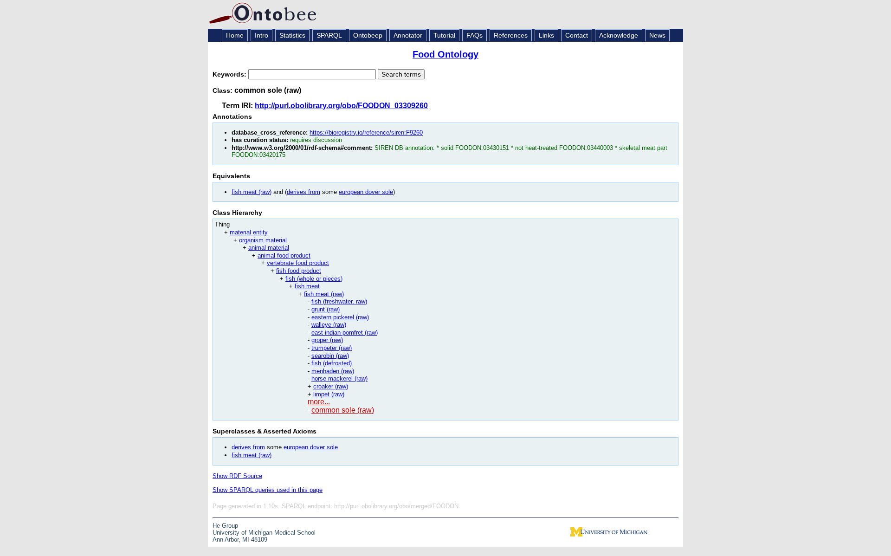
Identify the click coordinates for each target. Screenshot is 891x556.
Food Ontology (445, 54)
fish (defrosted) (331, 363)
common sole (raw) (342, 410)
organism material (263, 240)
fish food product (298, 270)
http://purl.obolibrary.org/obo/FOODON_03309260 (341, 106)
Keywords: (230, 74)
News (657, 35)
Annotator (408, 35)
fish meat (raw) (251, 191)
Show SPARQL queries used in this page (268, 489)
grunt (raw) (325, 309)
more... (319, 402)
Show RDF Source (237, 475)
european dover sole (366, 191)
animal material (268, 247)
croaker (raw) (330, 386)
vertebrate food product (298, 262)
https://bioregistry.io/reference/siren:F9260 (366, 132)
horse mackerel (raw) (339, 378)
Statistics (292, 35)
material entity (249, 232)
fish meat (307, 286)
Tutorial (444, 35)
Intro (261, 35)
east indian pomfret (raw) (344, 332)
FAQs (474, 35)
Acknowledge (618, 35)
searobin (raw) (330, 355)
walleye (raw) (328, 324)
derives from (303, 191)
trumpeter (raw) (331, 347)
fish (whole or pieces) (313, 278)
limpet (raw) (328, 394)
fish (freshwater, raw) (339, 301)
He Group (225, 525)
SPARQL (329, 35)
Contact (576, 35)
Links (546, 35)
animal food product (284, 255)
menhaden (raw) (332, 371)
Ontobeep (367, 35)
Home (235, 35)
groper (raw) (327, 339)
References (511, 35)
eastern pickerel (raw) (340, 317)
